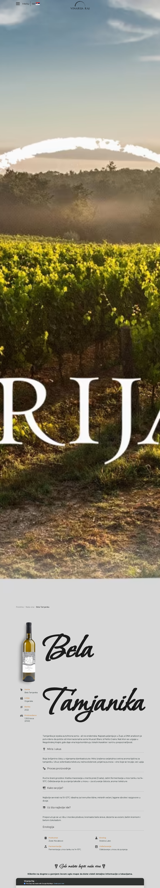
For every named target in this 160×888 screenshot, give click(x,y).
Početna (20, 607)
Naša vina (30, 607)
